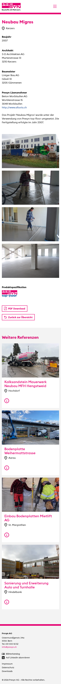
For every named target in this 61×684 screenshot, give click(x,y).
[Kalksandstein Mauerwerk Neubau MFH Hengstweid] (6, 400)
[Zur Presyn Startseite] (11, 6)
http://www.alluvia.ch (14, 107)
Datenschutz (8, 667)
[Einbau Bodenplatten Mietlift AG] (6, 535)
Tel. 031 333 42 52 (10, 644)
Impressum (7, 663)
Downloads (7, 671)
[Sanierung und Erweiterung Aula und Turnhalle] (6, 602)
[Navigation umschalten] (55, 6)
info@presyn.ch (9, 647)
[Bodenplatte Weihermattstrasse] (6, 468)
